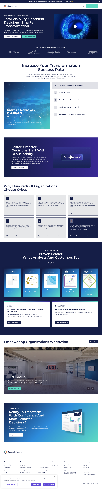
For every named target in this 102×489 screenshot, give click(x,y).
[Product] (10, 462)
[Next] (92, 388)
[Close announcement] (99, 1)
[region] (29, 481)
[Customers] (43, 462)
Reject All (36, 484)
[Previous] (88, 388)
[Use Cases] (27, 462)
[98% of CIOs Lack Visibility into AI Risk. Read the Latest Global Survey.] (47, 1)
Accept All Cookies (49, 484)
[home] (10, 6)
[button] (28, 6)
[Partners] (56, 462)
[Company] (90, 462)
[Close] (54, 476)
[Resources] (72, 462)
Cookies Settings (10, 484)
